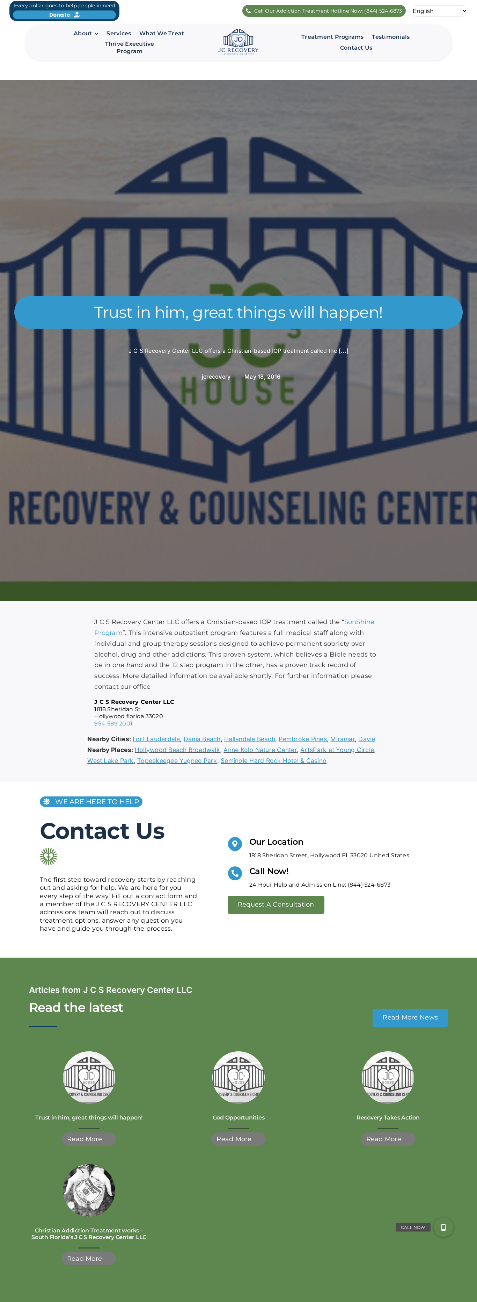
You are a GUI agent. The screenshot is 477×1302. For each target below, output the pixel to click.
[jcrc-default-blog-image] (89, 1054)
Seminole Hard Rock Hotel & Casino (273, 760)
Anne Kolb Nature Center (260, 749)
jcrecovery (216, 376)
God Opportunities (239, 1117)
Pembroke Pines (302, 739)
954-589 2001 (113, 723)
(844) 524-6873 (369, 884)
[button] (443, 1227)
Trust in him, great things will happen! (88, 1117)
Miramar (342, 739)
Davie (366, 739)
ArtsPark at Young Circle (337, 749)
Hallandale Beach (249, 739)
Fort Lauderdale (156, 739)
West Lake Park (110, 760)
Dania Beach (202, 739)
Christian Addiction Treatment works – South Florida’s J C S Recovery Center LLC (88, 1233)
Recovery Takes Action (388, 1117)
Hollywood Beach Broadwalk (177, 749)
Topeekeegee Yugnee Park (177, 760)
